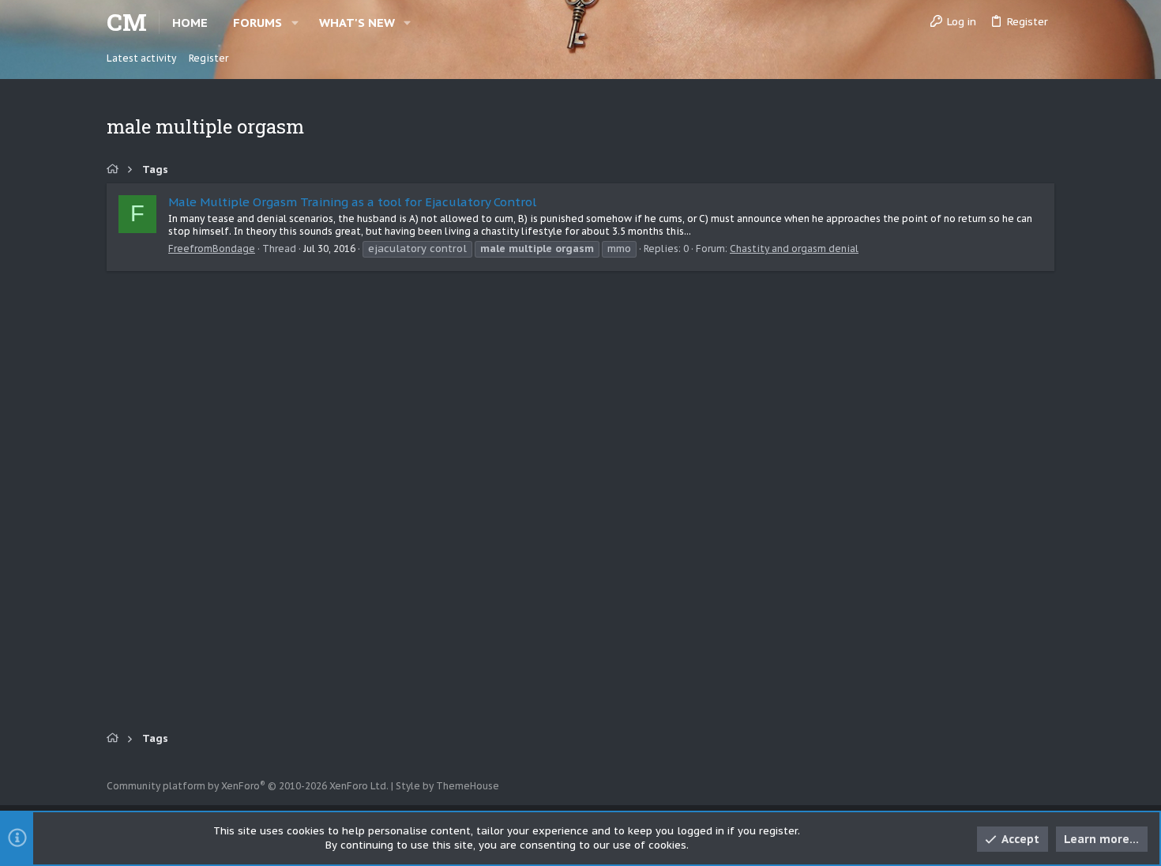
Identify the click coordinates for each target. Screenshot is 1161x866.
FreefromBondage (211, 248)
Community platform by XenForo (248, 786)
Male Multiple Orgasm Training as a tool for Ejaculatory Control (352, 201)
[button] (295, 22)
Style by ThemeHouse (447, 786)
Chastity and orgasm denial (794, 248)
